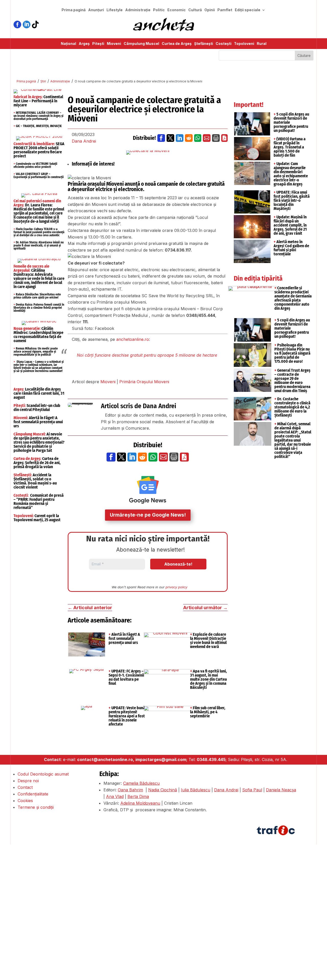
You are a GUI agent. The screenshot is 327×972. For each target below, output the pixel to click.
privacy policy (176, 587)
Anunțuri (96, 10)
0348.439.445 (211, 759)
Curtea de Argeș (177, 44)
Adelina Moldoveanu (140, 803)
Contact (25, 787)
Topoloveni (244, 44)
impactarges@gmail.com (160, 759)
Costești (223, 44)
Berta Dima (138, 796)
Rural (261, 44)
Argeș (84, 44)
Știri (43, 81)
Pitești (98, 44)
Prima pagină (74, 10)
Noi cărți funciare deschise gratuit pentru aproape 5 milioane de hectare (147, 355)
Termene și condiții (36, 807)
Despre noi (28, 780)
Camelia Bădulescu (141, 783)
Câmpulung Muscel (141, 44)
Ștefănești (203, 44)
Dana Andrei (84, 141)
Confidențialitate (33, 793)
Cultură (195, 10)
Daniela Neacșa (281, 789)
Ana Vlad (115, 796)
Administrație (137, 10)
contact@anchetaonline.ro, (105, 759)
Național (68, 44)
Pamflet (224, 10)
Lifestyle (115, 10)
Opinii (209, 10)
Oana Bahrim (130, 789)
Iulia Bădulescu (195, 789)
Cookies (25, 800)
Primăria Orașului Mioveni (144, 381)
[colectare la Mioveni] (147, 153)
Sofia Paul (252, 789)
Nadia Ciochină (162, 789)
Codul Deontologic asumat (43, 774)
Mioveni (114, 44)
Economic (176, 10)
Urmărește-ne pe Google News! (148, 515)
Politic (159, 10)
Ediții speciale (247, 10)
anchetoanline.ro (132, 339)
